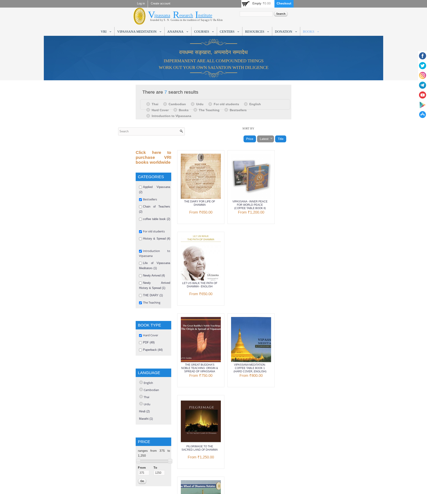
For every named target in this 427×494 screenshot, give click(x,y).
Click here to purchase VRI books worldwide (153, 157)
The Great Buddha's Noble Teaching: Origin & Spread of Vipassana (199, 368)
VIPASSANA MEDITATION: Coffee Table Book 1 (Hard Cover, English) (250, 368)
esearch (186, 15)
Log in (141, 3)
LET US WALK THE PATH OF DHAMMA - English (199, 285)
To (155, 467)
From (142, 467)
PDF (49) (149, 342)
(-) (149, 104)
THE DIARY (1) (153, 295)
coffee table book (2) (156, 219)
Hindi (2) (144, 411)
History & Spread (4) (156, 238)
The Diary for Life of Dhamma (199, 203)
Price (249, 139)
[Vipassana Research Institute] (139, 22)
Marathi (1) (146, 418)
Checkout (284, 3)
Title (281, 139)
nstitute (205, 15)
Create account (160, 3)
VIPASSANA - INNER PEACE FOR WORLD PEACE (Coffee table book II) (250, 205)
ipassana (162, 15)
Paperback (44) (153, 349)
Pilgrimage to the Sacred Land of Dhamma (199, 448)
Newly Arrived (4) (154, 275)
